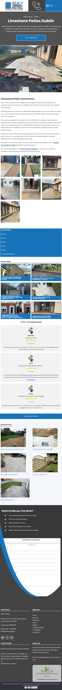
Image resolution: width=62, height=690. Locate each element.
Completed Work (38, 628)
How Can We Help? (10, 572)
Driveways (36, 620)
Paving (3, 234)
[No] (60, 686)
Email (5, 557)
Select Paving (27, 17)
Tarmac (3, 238)
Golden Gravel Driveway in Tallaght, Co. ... (14, 654)
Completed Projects (7, 254)
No (29, 687)
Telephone (7, 565)
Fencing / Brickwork (40, 475)
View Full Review (31, 380)
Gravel (3, 242)
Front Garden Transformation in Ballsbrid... (15, 656)
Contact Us (36, 632)
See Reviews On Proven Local (47, 679)
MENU (51, 6)
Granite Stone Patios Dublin (43, 449)
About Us (36, 618)
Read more (34, 687)
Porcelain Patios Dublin (9, 475)
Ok (25, 687)
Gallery (3, 250)
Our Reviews (37, 630)
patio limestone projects (29, 149)
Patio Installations (7, 500)
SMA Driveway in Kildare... (9, 664)
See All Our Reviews (31, 416)
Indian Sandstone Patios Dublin (12, 449)
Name (6, 549)
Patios (36, 17)
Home (35, 615)
